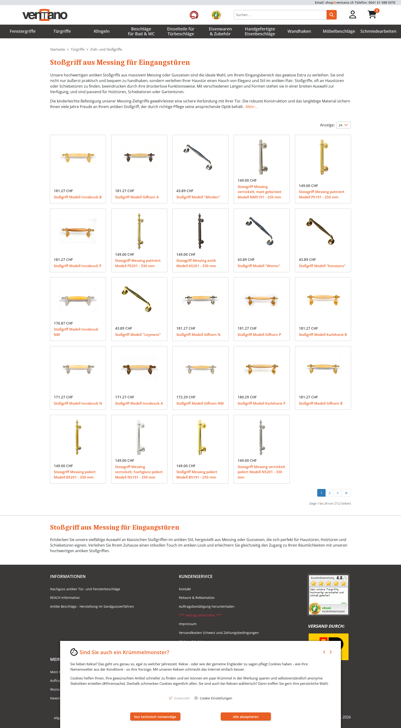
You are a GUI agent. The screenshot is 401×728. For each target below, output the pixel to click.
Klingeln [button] (102, 31)
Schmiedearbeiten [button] (378, 31)
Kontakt (185, 589)
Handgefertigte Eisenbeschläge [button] (260, 31)
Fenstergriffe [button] (23, 31)
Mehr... (252, 106)
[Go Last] (346, 493)
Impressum (188, 624)
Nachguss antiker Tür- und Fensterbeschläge (85, 589)
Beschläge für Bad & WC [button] (141, 31)
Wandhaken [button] (299, 31)
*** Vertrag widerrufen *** (200, 615)
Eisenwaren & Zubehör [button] (220, 31)
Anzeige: (327, 125)
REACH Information (65, 597)
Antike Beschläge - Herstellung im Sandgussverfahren (92, 606)
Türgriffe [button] (62, 31)
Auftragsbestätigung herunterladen (206, 606)
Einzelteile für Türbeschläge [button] (180, 31)
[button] (353, 15)
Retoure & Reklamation (197, 597)
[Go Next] (337, 493)
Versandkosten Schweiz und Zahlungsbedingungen (219, 632)
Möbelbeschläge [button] (339, 31)
